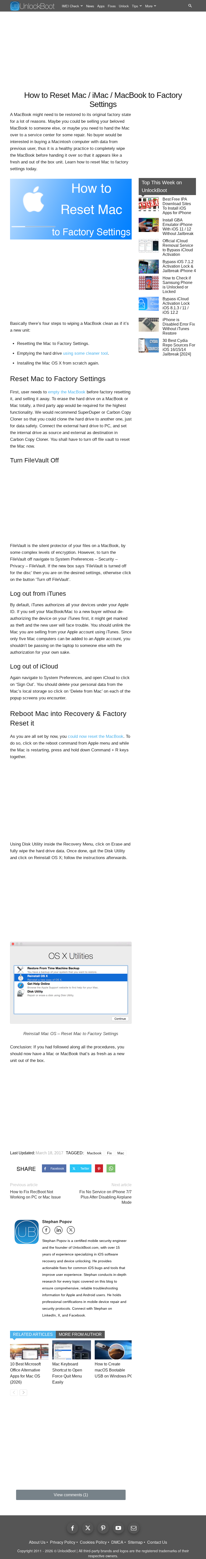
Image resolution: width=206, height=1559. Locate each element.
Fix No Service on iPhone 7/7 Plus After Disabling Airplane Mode (105, 1197)
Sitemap (135, 1542)
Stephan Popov (57, 1221)
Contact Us (157, 1542)
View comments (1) (71, 1495)
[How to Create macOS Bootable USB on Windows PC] (114, 1349)
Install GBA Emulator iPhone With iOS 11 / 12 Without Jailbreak (178, 227)
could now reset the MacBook (95, 736)
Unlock (124, 6)
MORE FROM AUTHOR (80, 1334)
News (90, 6)
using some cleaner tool (85, 353)
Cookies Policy (93, 1542)
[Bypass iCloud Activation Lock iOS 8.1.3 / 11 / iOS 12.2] (149, 304)
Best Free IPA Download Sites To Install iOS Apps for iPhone (177, 206)
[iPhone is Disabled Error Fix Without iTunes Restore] (149, 325)
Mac (120, 1153)
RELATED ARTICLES (33, 1334)
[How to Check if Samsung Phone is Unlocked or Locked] (149, 283)
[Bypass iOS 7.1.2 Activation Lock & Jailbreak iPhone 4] (149, 267)
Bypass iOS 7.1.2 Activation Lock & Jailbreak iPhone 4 (179, 266)
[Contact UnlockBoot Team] (133, 1528)
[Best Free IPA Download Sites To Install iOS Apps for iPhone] (149, 204)
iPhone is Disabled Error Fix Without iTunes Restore (179, 326)
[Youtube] (118, 1528)
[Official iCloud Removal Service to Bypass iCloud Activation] (149, 246)
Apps (101, 6)
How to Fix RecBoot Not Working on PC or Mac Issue (35, 1194)
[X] (72, 1231)
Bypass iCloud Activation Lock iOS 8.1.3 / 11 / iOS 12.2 (176, 306)
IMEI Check (70, 6)
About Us (37, 1542)
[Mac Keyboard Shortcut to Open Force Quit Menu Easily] (71, 1349)
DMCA (117, 1542)
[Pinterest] (103, 1528)
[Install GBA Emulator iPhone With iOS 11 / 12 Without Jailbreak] (149, 225)
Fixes (112, 6)
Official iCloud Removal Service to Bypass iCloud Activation (178, 248)
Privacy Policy (62, 1542)
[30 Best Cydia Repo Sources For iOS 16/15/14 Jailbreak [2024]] (149, 345)
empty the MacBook (66, 392)
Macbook (94, 1153)
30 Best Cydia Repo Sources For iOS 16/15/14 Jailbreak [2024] (179, 347)
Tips (135, 6)
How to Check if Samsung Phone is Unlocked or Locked (177, 285)
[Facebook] (48, 1231)
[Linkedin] (60, 1231)
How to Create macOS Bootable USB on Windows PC (114, 1370)
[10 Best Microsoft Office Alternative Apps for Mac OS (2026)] (29, 1349)
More (148, 6)
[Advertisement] (103, 52)
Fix (109, 1153)
